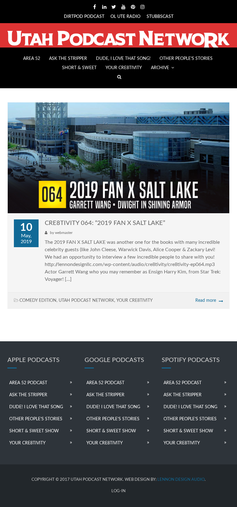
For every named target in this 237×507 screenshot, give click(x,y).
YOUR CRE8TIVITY (124, 68)
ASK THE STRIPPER (68, 58)
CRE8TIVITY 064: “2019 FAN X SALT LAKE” (105, 223)
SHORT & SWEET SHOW (34, 431)
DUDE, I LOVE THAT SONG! (123, 58)
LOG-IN (118, 491)
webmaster (64, 233)
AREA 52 (31, 58)
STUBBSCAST (160, 17)
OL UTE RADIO (125, 17)
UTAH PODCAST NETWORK (86, 300)
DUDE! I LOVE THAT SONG (36, 407)
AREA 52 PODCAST (28, 383)
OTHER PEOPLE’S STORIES (186, 58)
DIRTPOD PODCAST (84, 17)
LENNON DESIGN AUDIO (181, 480)
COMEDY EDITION (37, 300)
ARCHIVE (160, 68)
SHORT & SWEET (79, 68)
